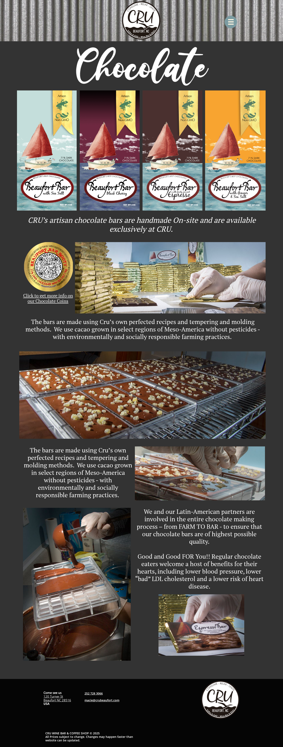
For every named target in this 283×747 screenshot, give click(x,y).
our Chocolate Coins (48, 301)
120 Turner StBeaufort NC (53, 698)
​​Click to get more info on (48, 295)
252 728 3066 (94, 693)
